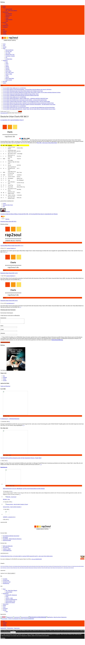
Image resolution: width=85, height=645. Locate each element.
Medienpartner (8, 15)
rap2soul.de (3, 628)
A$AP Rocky (7, 566)
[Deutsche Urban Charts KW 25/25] (13, 296)
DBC (53, 566)
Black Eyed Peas (29, 566)
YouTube (4, 625)
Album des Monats (9, 50)
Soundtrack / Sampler (10, 56)
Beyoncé (19, 566)
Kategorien (5, 60)
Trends (6, 75)
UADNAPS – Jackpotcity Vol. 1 (9, 517)
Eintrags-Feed (6, 580)
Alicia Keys (11, 566)
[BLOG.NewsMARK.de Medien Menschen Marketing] (24, 617)
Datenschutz (5, 25)
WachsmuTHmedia (7, 540)
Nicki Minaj (39, 567)
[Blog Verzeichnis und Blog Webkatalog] (37, 617)
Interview (7, 69)
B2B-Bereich (5, 12)
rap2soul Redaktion (14, 120)
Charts (6, 63)
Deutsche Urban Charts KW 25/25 (9, 300)
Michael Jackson (30, 567)
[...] (19, 494)
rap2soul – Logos (9, 598)
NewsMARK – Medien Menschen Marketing (12, 539)
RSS (4, 621)
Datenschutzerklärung (57, 340)
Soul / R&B (7, 53)
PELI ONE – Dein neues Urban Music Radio (47, 142)
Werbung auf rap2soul (10, 602)
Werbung (7, 16)
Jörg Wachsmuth (10, 303)
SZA (61, 567)
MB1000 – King (6, 499)
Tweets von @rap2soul (5, 386)
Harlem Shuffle (8, 80)
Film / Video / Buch (9, 72)
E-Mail (2, 329)
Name (1, 325)
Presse (6, 18)
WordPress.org (6, 583)
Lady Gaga (8, 567)
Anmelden (5, 579)
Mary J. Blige (20, 567)
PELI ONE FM (6, 547)
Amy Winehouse (15, 566)
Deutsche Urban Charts (8, 205)
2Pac (1, 566)
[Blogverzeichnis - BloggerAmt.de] (9, 617)
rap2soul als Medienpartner (11, 599)
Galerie (4, 83)
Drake (65, 566)
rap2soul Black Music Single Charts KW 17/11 (11, 245)
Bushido (42, 566)
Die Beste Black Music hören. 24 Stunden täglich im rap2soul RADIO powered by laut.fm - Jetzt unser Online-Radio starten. (26, 556)
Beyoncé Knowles (23, 566)
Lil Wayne (11, 567)
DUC (4, 206)
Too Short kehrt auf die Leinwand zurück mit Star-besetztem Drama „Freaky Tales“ (21, 458)
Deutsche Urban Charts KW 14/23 (9, 273)
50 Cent (3, 566)
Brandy (39, 566)
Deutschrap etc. (3, 467)
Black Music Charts (35, 566)
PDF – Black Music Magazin (11, 10)
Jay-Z (71, 566)
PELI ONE (5, 81)
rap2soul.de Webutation (29, 618)
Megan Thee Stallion (25, 567)
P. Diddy (42, 567)
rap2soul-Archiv (3, 573)
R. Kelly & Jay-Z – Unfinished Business (9, 419)
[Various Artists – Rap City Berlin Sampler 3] (16, 504)
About (4, 7)
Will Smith (72, 567)
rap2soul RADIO (8, 9)
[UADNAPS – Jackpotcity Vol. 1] (7, 514)
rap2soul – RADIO (7, 549)
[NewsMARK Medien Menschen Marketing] (16, 617)
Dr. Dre (62, 566)
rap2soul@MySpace (7, 550)
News (6, 62)
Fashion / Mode (8, 74)
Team (6, 24)
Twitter (4, 624)
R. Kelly (51, 567)
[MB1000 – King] (10, 497)
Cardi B (44, 566)
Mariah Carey (15, 567)
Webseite (2, 333)
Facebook (5, 622)
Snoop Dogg (59, 567)
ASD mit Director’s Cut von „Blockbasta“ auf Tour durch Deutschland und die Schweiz (24, 488)
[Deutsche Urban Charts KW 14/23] (13, 268)
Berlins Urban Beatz (9, 78)
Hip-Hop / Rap (8, 51)
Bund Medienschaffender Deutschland (11, 536)
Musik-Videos (8, 71)
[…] (6, 252)
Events (6, 65)
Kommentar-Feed (6, 582)
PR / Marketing (8, 13)
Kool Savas (4, 567)
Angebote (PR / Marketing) (11, 595)
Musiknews (35, 567)
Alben (4, 48)
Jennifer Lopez (74, 566)
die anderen (5, 537)
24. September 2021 (5, 120)
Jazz (6, 57)
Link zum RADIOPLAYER (36, 559)
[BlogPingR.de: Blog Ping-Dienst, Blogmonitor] (56, 617)
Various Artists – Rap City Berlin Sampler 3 (12, 507)
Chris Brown (50, 566)
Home (4, 6)
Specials (7, 77)
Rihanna (54, 567)
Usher (69, 567)
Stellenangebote (8, 19)
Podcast (7, 66)
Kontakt (4, 22)
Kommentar (3, 318)
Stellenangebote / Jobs (10, 601)
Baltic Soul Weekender (8, 546)
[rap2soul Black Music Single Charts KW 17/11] (13, 241)
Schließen (2, 638)
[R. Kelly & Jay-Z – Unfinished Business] (15, 414)
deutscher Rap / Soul (9, 54)
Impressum (5, 27)
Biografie (7, 68)
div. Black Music (8, 59)
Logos (6, 21)
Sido (56, 567)
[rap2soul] (9, 41)
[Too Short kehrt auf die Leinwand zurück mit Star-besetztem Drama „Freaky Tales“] (15, 453)
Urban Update (66, 567)
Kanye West (79, 566)
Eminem (69, 566)
